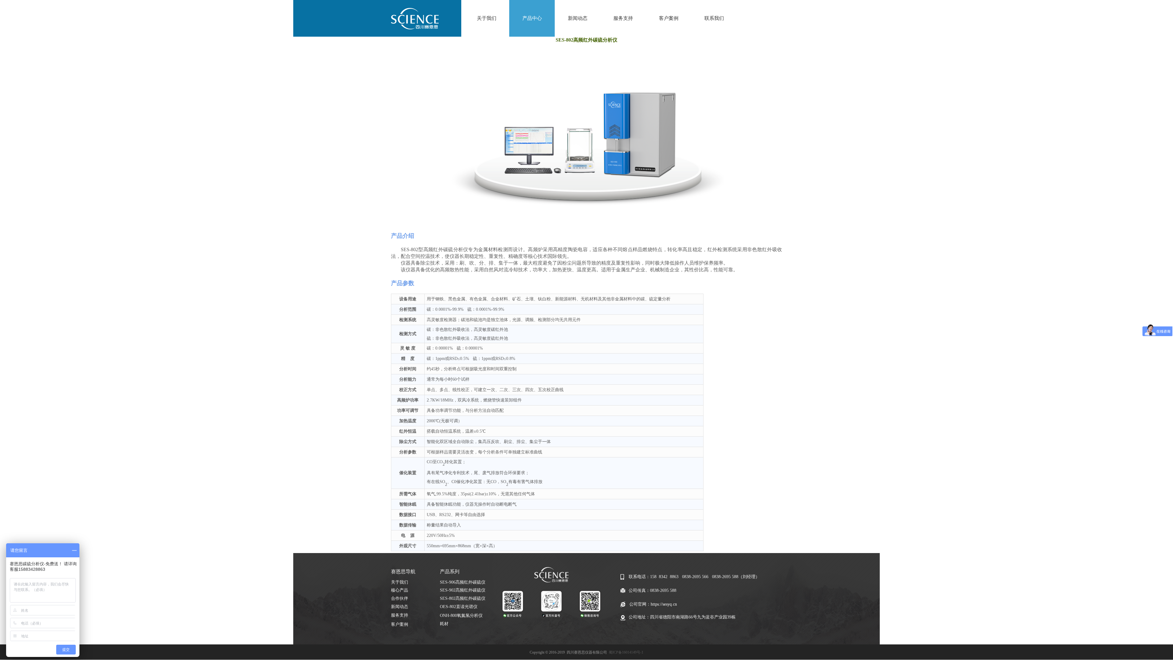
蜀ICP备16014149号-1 (626, 652)
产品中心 (532, 18)
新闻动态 (577, 18)
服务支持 (623, 18)
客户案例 (668, 18)
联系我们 (714, 18)
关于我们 (486, 18)
